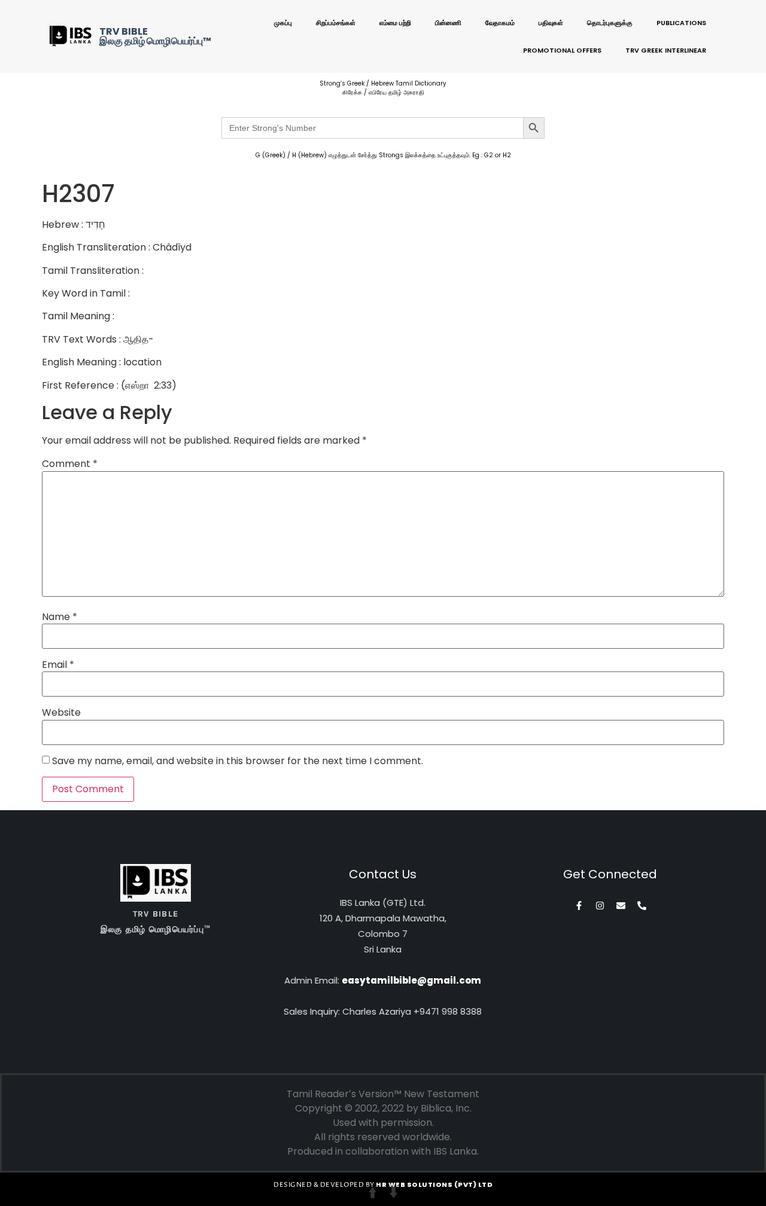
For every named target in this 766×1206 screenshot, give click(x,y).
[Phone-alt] (641, 905)
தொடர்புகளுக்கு (610, 23)
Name (59, 617)
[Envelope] (620, 905)
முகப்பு (283, 23)
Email (58, 665)
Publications (681, 23)
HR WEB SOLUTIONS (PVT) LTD (434, 1184)
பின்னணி (448, 23)
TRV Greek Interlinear (665, 50)
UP (372, 1192)
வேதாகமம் (500, 23)
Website (61, 713)
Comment (70, 464)
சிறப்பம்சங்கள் (335, 23)
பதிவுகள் (551, 23)
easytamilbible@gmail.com (411, 980)
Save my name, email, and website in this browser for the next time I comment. (237, 761)
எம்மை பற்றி (395, 23)
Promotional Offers (562, 50)
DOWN (393, 1192)
